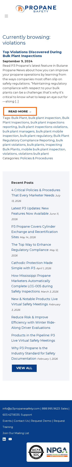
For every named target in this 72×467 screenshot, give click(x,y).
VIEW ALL (24, 368)
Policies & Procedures (36, 158)
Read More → (20, 111)
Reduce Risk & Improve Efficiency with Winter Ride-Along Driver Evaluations (33, 322)
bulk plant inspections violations (43, 127)
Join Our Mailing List (16, 433)
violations (10, 153)
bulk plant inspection (44, 118)
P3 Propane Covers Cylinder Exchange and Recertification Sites (34, 232)
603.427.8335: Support (17, 414)
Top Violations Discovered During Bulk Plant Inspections (32, 54)
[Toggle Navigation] (6, 16)
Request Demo (41, 420)
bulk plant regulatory (36, 135)
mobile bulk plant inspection (43, 149)
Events (7, 420)
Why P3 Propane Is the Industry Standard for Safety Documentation (33, 353)
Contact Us (21, 420)
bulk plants (35, 144)
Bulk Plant (19, 118)
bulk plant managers (19, 131)
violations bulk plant (33, 153)
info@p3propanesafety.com (21, 408)
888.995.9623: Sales (55, 408)
